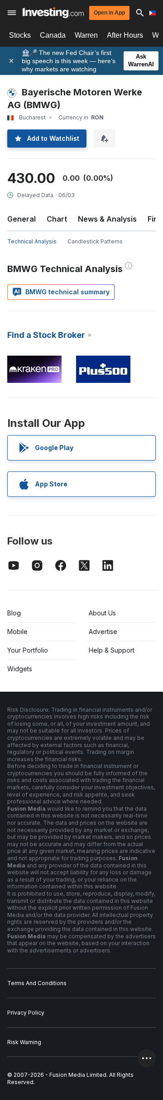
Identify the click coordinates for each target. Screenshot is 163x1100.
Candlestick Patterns (95, 241)
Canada (53, 35)
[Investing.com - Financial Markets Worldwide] (53, 12)
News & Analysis (107, 218)
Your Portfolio (27, 650)
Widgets (19, 669)
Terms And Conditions (37, 983)
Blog (14, 613)
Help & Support (111, 650)
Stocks (20, 35)
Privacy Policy (25, 1012)
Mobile (17, 631)
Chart (57, 218)
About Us (102, 613)
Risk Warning (24, 1042)
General (21, 218)
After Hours (125, 35)
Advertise (103, 631)
